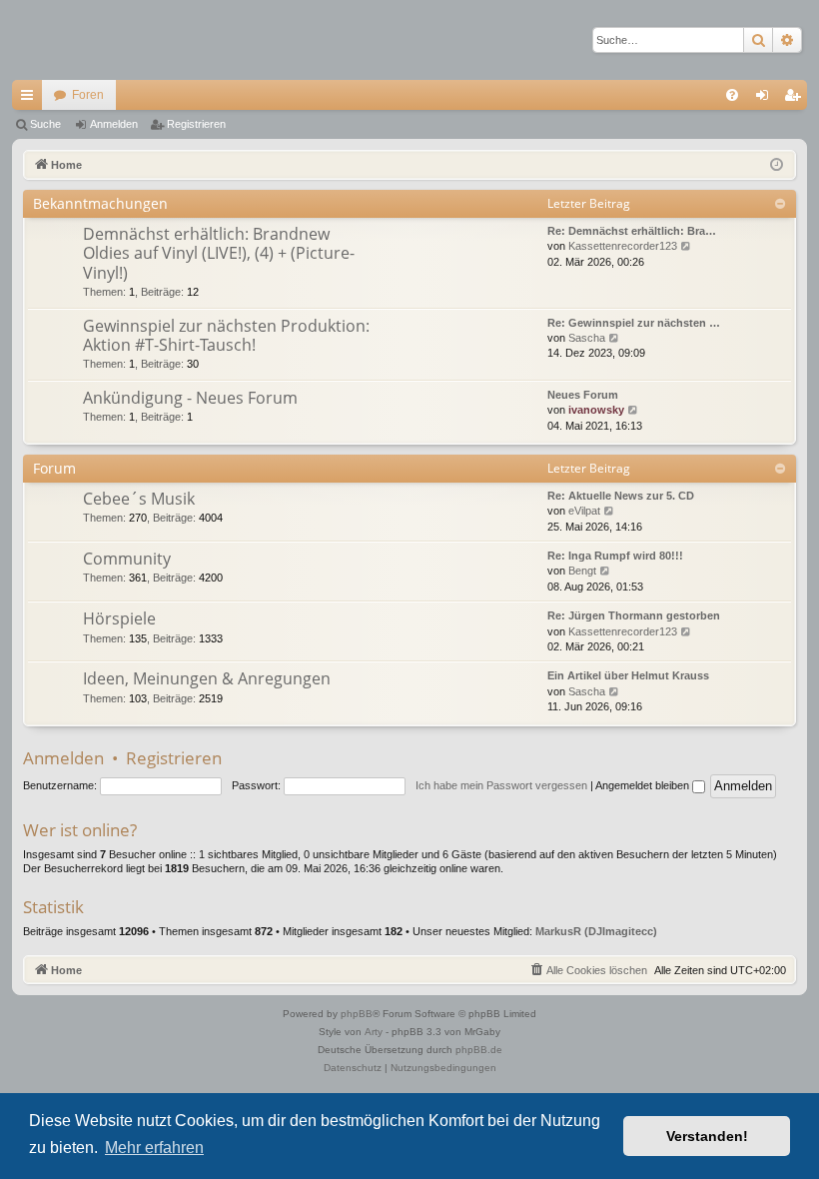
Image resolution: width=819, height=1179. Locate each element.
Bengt (582, 571)
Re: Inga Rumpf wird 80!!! (615, 556)
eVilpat (584, 511)
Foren (88, 95)
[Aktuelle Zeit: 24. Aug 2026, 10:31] (776, 165)
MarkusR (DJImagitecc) (596, 931)
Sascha (586, 338)
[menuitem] (732, 95)
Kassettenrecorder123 (622, 246)
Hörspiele (119, 618)
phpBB (357, 1013)
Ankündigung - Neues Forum (190, 398)
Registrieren (196, 124)
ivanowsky (596, 410)
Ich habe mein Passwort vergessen (501, 785)
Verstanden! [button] (707, 1136)
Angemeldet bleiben (643, 785)
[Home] (82, 40)
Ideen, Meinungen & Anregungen (207, 678)
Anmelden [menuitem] (766, 99)
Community (127, 559)
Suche (45, 124)
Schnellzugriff (31, 99)
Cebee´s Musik (139, 499)
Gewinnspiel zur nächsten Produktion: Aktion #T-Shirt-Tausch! (226, 335)
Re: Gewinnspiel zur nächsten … (633, 323)
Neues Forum (582, 395)
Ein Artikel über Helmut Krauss (628, 675)
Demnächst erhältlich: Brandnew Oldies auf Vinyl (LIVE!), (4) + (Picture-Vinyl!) (219, 253)
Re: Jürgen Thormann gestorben (633, 615)
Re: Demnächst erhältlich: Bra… (631, 231)
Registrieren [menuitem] (796, 99)
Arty (374, 1031)
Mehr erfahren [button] (154, 1147)
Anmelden (114, 124)
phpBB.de (478, 1049)
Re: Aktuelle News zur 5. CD (620, 496)
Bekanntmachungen (100, 203)
